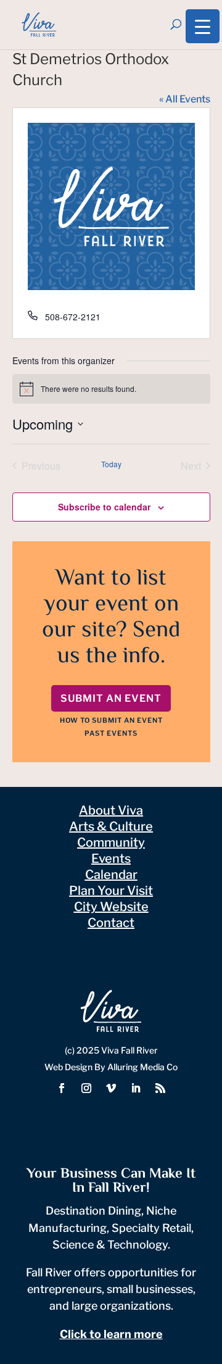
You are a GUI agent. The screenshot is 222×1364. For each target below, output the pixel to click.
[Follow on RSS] (160, 1088)
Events (111, 858)
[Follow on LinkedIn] (136, 1088)
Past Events (111, 733)
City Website (111, 906)
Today (111, 464)
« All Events (184, 99)
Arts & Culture (111, 826)
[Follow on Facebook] (62, 1088)
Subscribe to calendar (104, 507)
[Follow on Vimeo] (111, 1088)
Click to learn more (111, 1334)
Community (111, 842)
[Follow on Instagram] (86, 1088)
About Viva (111, 810)
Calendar (111, 874)
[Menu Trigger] (203, 26)
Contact (111, 922)
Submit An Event (111, 698)
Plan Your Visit (111, 890)
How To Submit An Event (111, 720)
